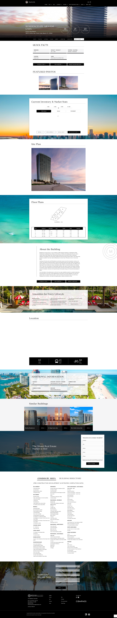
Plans (51, 39)
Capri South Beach (70, 514)
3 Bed (62, 106)
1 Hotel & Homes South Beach (55, 536)
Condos (62, 599)
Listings (46, 39)
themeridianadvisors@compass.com (34, 604)
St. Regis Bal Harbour (36, 492)
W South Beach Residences (54, 543)
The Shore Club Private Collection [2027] (56, 542)
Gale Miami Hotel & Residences (38, 550)
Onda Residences (36, 501)
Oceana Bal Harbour (36, 488)
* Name (83, 448)
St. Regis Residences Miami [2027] (38, 515)
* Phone (83, 456)
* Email (83, 452)
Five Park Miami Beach (71, 515)
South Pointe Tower (70, 507)
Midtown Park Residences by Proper (73, 523)
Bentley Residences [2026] (71, 535)
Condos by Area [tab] (47, 478)
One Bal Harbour (36, 489)
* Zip (83, 444)
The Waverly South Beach (71, 518)
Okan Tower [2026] (36, 552)
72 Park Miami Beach (53, 527)
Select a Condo (78, 39)
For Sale (43, 111)
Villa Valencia (35, 533)
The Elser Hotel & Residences (38, 554)
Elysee (51, 495)
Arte (68, 543)
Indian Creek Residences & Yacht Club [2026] (40, 497)
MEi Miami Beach (53, 508)
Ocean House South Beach (71, 502)
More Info (69, 39)
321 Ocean (69, 489)
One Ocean (69, 504)
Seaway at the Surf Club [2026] (72, 547)
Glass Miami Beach (70, 495)
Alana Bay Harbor (36, 496)
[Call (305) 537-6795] (90, 2)
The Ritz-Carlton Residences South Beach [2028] (58, 539)
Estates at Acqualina (70, 536)
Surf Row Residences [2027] (71, 551)
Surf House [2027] (70, 550)
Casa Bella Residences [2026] (38, 545)
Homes (50, 601)
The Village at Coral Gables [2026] (38, 532)
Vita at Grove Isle (36, 528)
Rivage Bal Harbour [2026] (37, 491)
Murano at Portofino (70, 500)
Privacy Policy (49, 613)
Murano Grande (69, 499)
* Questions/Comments (60, 577)
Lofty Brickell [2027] (36, 512)
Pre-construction (64, 601)
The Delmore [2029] (70, 553)
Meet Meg (88, 4)
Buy (62, 597)
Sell (54, 4)
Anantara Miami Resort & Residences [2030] (57, 488)
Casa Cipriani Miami (53, 518)
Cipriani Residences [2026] (37, 511)
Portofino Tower (69, 506)
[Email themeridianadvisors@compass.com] (88, 2)
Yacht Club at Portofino (71, 508)
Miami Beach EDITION (54, 522)
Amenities (62, 39)
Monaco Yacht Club (53, 530)
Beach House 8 (52, 515)
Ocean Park (69, 503)
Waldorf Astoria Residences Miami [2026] (40, 556)
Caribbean (52, 516)
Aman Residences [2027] (54, 514)
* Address (84, 440)
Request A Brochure (72, 281)
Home (46, 4)
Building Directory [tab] (70, 478)
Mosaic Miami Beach (53, 510)
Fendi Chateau (69, 544)
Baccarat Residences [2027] (37, 509)
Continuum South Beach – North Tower (73, 492)
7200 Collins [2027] (53, 526)
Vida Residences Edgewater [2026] (56, 496)
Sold (58, 111)
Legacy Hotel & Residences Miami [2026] (39, 549)
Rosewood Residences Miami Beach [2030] (57, 538)
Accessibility (53, 613)
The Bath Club (52, 507)
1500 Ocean (52, 546)
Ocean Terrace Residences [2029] (55, 531)
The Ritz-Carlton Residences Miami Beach (57, 503)
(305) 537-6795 (30, 603)
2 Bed (55, 106)
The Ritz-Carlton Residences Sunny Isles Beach (75, 539)
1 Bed (48, 106)
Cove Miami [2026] (53, 491)
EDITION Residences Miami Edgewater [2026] (57, 492)
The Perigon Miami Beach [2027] (55, 511)
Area (50, 603)
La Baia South (35, 500)
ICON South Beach (70, 496)
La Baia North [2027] (36, 499)
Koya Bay (68, 530)
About (56, 39)
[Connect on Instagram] (76, 597)
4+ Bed (68, 106)
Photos (40, 39)
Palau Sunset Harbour (70, 511)
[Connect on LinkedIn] (78, 597)
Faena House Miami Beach (54, 519)
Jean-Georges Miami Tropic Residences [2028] (74, 522)
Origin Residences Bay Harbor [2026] (39, 503)
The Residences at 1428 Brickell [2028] (39, 516)
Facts (34, 39)
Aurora (68, 534)
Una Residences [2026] (37, 523)
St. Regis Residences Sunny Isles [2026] (73, 538)
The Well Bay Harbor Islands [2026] (39, 504)
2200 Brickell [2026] (36, 508)
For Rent (73, 111)
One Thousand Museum (37, 553)
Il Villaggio (52, 547)
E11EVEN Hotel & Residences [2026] (39, 546)
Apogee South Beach (70, 491)
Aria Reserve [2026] (53, 489)
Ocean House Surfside (71, 546)
